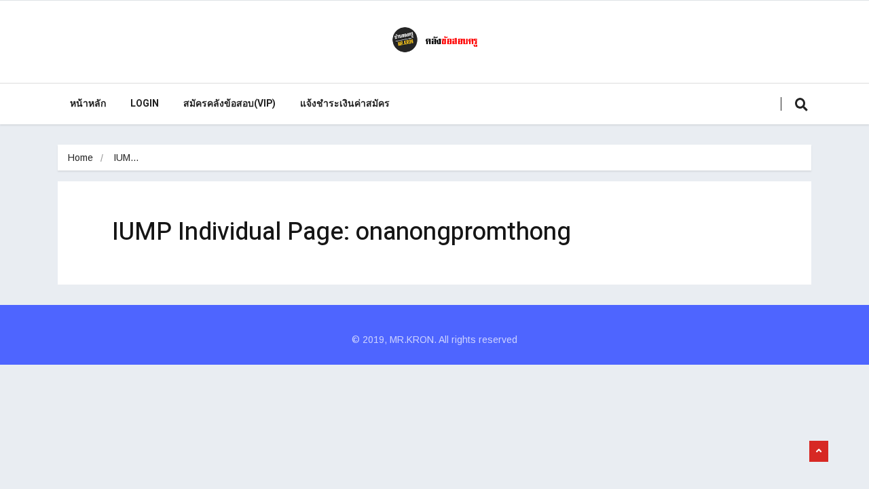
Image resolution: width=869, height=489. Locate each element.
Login (144, 103)
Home (80, 157)
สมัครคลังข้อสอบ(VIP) (229, 103)
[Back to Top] (818, 452)
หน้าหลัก (88, 103)
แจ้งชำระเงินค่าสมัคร (345, 103)
